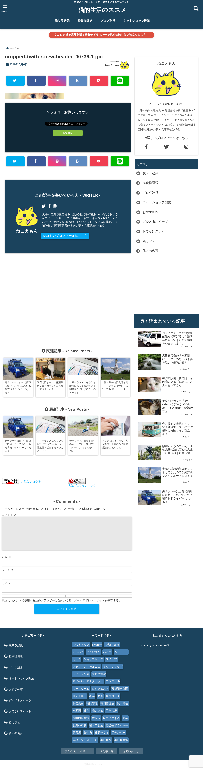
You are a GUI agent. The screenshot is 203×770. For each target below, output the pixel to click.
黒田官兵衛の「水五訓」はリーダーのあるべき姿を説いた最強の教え (177, 359)
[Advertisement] (40, 296)
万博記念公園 (119, 688)
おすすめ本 (150, 212)
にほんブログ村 (30, 481)
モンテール (113, 681)
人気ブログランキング (82, 485)
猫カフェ (149, 241)
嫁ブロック (113, 696)
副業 (92, 696)
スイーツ (111, 659)
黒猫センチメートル (85, 740)
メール (8, 570)
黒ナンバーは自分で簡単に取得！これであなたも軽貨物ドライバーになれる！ (177, 496)
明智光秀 (78, 703)
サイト (6, 583)
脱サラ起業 (62, 20)
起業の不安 (79, 725)
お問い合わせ (131, 751)
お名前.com (111, 644)
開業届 (77, 732)
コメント (9, 514)
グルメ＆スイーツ (155, 221)
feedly (69, 133)
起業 (125, 718)
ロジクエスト (100, 688)
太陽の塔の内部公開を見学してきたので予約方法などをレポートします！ (177, 472)
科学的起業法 (81, 718)
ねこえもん (112, 64)
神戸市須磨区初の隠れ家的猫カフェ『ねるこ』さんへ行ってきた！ (177, 382)
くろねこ (78, 652)
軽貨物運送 (85, 20)
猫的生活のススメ (102, 9)
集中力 (88, 732)
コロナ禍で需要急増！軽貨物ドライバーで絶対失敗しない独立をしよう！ (102, 34)
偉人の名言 (150, 250)
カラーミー (121, 652)
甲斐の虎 (111, 710)
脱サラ (96, 718)
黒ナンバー (118, 732)
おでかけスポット (155, 231)
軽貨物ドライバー (117, 725)
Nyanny (97, 644)
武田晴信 (122, 703)
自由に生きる (111, 718)
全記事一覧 (106, 751)
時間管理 (92, 703)
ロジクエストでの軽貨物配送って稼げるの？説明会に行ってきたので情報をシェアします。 (177, 338)
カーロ (77, 659)
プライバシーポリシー (77, 751)
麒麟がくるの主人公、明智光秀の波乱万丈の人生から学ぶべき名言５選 (177, 450)
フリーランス (81, 674)
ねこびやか (93, 652)
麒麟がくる (102, 732)
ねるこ (107, 652)
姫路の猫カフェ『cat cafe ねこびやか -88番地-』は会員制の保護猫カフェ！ (178, 406)
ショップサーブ (93, 659)
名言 (100, 696)
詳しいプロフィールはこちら (67, 235)
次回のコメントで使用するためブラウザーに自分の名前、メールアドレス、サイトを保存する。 (61, 600)
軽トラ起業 (96, 725)
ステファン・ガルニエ (86, 666)
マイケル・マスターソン (88, 681)
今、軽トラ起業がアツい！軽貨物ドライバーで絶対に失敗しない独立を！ (177, 429)
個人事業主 (79, 696)
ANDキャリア (81, 644)
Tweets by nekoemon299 (154, 645)
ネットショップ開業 (136, 20)
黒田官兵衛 (121, 740)
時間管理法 (107, 703)
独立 (86, 710)
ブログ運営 (108, 20)
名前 (6, 557)
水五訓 (77, 710)
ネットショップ (113, 666)
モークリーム (81, 688)
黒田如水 (105, 740)
